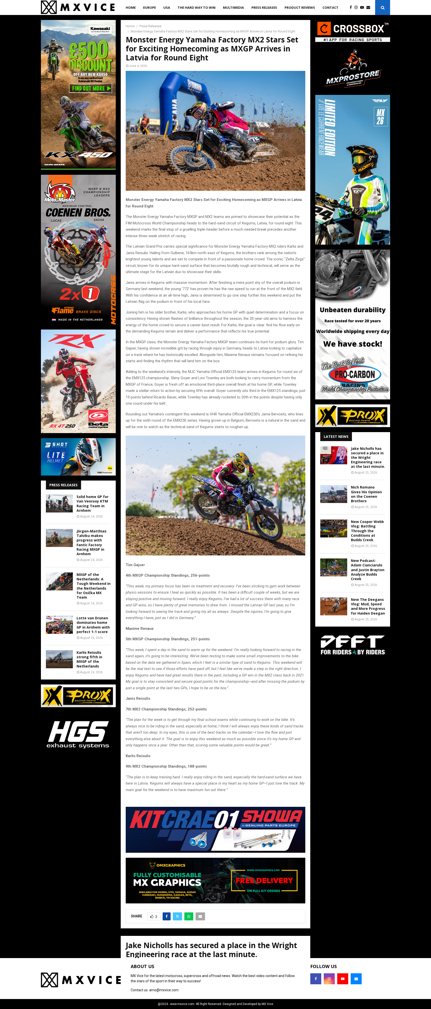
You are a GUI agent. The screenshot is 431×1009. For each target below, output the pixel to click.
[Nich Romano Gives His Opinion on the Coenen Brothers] (333, 494)
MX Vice (267, 1004)
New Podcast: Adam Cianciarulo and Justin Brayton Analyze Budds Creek (367, 569)
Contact (330, 7)
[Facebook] (352, 7)
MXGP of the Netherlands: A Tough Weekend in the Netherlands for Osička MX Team (93, 586)
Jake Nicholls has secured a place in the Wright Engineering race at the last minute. (368, 457)
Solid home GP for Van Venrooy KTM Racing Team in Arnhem (92, 503)
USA (166, 7)
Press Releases (264, 7)
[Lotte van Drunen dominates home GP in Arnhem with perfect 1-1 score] (59, 625)
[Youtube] (363, 7)
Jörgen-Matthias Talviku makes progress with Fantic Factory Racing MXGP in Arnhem (92, 542)
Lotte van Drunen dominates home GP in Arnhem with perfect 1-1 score (93, 625)
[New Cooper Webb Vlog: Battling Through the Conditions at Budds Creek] (333, 528)
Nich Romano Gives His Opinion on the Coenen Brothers (366, 494)
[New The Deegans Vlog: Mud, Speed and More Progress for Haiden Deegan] (333, 606)
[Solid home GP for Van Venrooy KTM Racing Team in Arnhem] (59, 503)
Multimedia (233, 7)
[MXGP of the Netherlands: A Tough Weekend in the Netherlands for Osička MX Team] (59, 581)
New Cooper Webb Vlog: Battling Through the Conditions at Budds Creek (367, 530)
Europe (149, 7)
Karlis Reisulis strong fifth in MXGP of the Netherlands (89, 659)
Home (131, 7)
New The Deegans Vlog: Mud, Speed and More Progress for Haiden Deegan (368, 606)
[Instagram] (357, 7)
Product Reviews (300, 7)
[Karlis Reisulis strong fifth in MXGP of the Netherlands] (59, 659)
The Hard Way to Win (197, 7)
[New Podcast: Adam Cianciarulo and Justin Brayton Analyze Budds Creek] (333, 567)
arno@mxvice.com (164, 990)
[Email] (369, 7)
